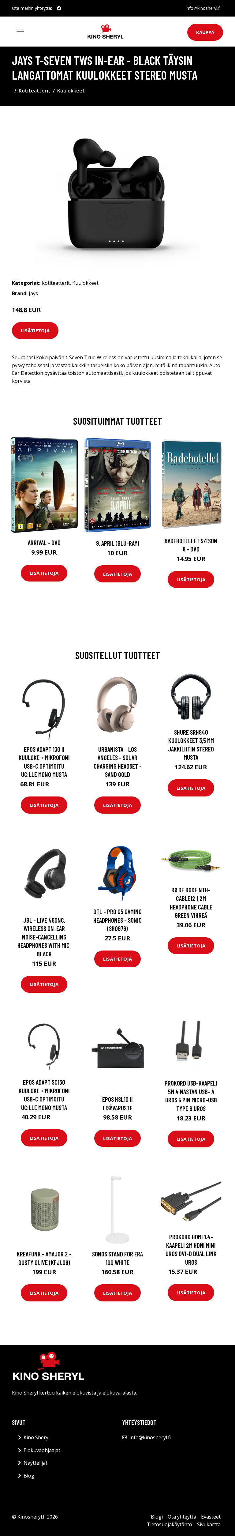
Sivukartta (209, 1524)
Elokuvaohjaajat (42, 1450)
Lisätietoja (35, 330)
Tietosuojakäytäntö (169, 1524)
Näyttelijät (35, 1462)
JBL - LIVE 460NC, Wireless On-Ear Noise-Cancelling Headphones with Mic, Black (44, 937)
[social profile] (59, 8)
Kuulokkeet (71, 90)
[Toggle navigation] (20, 31)
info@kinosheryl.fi (203, 8)
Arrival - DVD (44, 542)
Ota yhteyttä (182, 1516)
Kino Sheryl (37, 1437)
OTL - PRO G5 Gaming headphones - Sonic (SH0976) (117, 920)
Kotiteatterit (34, 90)
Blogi (29, 1475)
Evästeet (211, 1516)
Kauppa (205, 32)
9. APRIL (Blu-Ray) (117, 543)
